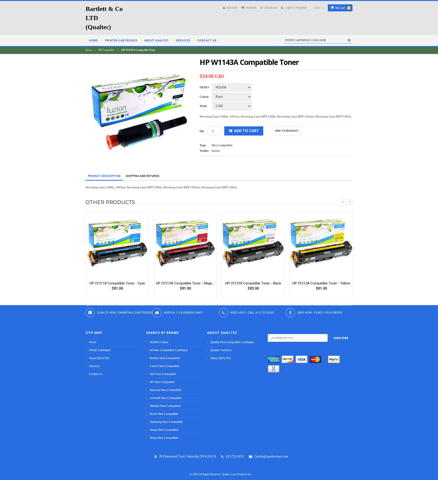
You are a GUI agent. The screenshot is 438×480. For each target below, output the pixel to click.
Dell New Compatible (163, 374)
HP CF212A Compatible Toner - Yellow (321, 283)
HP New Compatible (162, 382)
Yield (203, 106)
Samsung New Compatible (166, 422)
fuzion (216, 150)
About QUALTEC (99, 358)
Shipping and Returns (142, 176)
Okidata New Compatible (165, 406)
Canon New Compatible (165, 366)
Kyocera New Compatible (165, 390)
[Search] (349, 40)
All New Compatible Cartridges (169, 350)
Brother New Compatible (165, 358)
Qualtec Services (221, 350)
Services (94, 366)
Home (89, 50)
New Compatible (222, 145)
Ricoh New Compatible (164, 414)
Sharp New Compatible (164, 429)
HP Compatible (106, 50)
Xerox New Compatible (164, 437)
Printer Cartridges (100, 350)
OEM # (204, 87)
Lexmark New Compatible (166, 398)
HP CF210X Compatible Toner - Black (253, 283)
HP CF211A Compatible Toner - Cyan (117, 283)
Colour (204, 96)
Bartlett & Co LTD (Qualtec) (104, 18)
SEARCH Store (159, 342)
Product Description (104, 176)
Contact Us (96, 374)
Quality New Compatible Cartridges (232, 342)
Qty (202, 131)
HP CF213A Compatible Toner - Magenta (185, 283)
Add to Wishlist (287, 130)
